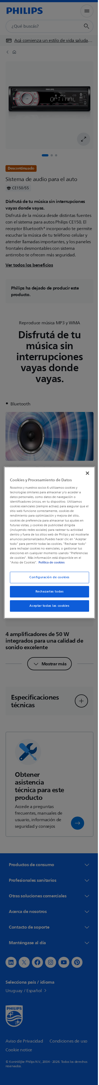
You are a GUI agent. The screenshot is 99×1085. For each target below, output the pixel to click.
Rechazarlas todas (47, 594)
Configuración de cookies (48, 579)
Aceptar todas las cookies (47, 608)
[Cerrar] (85, 471)
